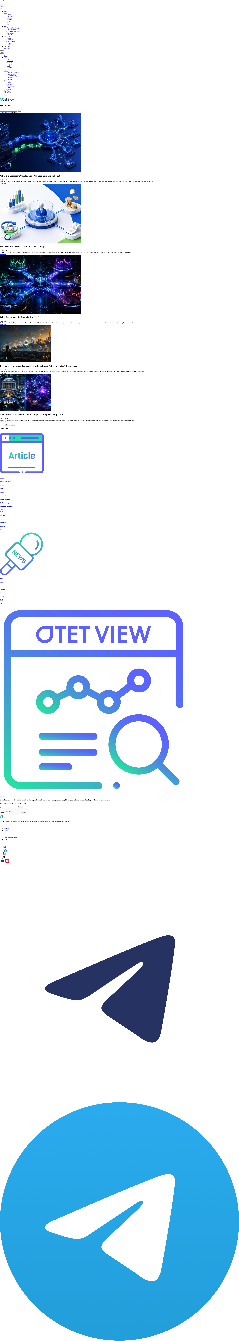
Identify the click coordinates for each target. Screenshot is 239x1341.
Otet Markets (7, 48)
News (5, 13)
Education (7, 36)
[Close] (0, 8)
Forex (9, 14)
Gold (8, 21)
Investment (10, 33)
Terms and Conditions (10, 837)
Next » (13, 425)
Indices (9, 34)
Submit (3, 6)
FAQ (5, 839)
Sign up (20, 807)
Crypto (9, 18)
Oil (8, 24)
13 (9, 425)
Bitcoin (9, 23)
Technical (10, 40)
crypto (9, 43)
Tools (9, 38)
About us (6, 828)
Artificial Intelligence (13, 31)
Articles (6, 26)
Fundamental (11, 41)
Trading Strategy (12, 29)
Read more (3, 183)
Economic (10, 16)
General (9, 19)
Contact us (7, 830)
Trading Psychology (13, 28)
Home (5, 11)
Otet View (7, 46)
